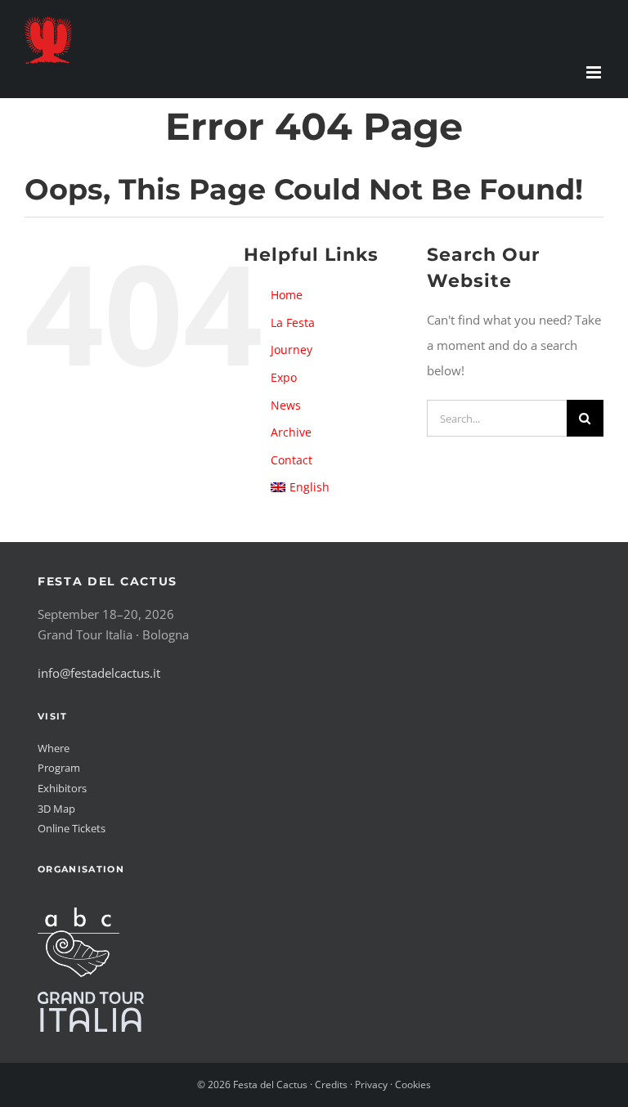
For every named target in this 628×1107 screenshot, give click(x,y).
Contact (291, 460)
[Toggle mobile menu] (594, 72)
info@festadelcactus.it (99, 673)
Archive (291, 432)
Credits (331, 1084)
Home (287, 295)
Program (59, 767)
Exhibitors (62, 788)
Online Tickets (71, 828)
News (286, 405)
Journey (291, 349)
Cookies (413, 1084)
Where (54, 748)
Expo (284, 377)
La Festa (293, 322)
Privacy (371, 1084)
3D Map (56, 808)
